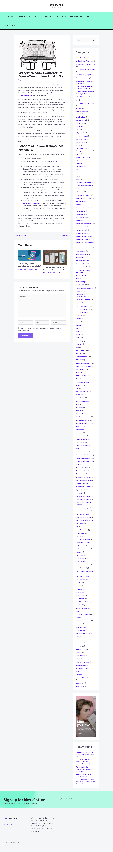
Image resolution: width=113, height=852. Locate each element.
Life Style (79, 407)
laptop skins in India (82, 391)
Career (78, 179)
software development (83, 608)
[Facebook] (7, 824)
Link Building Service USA (84, 423)
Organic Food (22, 80)
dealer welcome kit (82, 254)
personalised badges (82, 508)
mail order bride (81, 436)
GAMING (79, 341)
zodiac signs (80, 686)
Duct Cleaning (80, 282)
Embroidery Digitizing (83, 300)
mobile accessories (82, 452)
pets (77, 527)
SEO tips (78, 583)
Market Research (81, 439)
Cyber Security (81, 251)
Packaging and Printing (83, 496)
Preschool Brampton (83, 539)
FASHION (64, 16)
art (76, 100)
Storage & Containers (83, 614)
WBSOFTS (56, 4)
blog (77, 160)
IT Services (79, 385)
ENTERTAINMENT (82, 306)
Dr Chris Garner (81, 275)
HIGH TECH (80, 360)
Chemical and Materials (83, 186)
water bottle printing (82, 662)
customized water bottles (84, 248)
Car (77, 176)
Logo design (80, 429)
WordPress (79, 683)
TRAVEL (88, 16)
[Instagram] (4, 824)
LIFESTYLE (79, 414)
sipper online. (80, 595)
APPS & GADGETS (23, 269)
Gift (77, 347)
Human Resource (81, 376)
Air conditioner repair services (86, 64)
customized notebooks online (85, 243)
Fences (78, 322)
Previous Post (20, 235)
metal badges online (82, 445)
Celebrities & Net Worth (83, 182)
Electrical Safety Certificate (85, 288)
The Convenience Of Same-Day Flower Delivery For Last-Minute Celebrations (86, 782)
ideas (77, 379)
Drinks (78, 278)
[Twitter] (11, 824)
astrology (79, 108)
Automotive (79, 126)
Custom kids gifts (81, 217)
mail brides (79, 433)
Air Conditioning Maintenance (85, 69)
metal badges (80, 442)
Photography (80, 533)
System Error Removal (83, 621)
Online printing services (83, 487)
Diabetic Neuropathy (82, 260)
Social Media (80, 598)
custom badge (80, 211)
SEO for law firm (81, 579)
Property (79, 552)
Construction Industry (83, 195)
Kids (77, 388)
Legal (77, 404)
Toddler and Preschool (83, 633)
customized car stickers (83, 239)
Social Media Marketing (83, 602)
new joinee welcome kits (84, 480)
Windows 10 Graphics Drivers (85, 678)
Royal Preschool (81, 568)
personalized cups (82, 514)
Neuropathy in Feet (82, 474)
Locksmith (79, 426)
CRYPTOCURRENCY (11, 25)
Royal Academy (81, 558)
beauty (78, 145)
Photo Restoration (82, 530)
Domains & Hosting (82, 267)
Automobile (79, 123)
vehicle (78, 659)
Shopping (79, 589)
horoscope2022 (81, 369)
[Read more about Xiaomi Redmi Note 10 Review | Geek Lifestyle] (54, 257)
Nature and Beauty (82, 468)
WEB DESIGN (80, 665)
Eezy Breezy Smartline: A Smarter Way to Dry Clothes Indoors (85, 754)
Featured (78, 319)
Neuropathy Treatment (83, 477)
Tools (77, 637)
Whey (77, 671)
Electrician (79, 291)
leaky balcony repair (82, 401)
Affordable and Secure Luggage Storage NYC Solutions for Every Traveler (86, 762)
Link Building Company (83, 417)
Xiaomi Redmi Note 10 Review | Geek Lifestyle (54, 269)
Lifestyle (78, 410)
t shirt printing (80, 627)
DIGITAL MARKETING (24, 16)
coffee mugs (80, 192)
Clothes (78, 189)
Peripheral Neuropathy (83, 499)
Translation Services (82, 640)
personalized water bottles (84, 520)
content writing (81, 201)
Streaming (79, 617)
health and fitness (81, 357)
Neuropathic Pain (81, 471)
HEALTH (56, 16)
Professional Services (83, 549)
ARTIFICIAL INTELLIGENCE (85, 103)
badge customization (82, 139)
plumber (78, 536)
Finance (78, 325)
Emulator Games (81, 303)
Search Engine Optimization (85, 571)
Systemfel (79, 624)
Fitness (78, 331)
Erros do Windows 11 (83, 309)
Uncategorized (80, 649)
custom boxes (80, 214)
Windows (79, 675)
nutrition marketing (82, 483)
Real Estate (79, 555)
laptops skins (80, 395)
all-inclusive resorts (82, 78)
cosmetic (78, 205)
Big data (78, 154)
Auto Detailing (80, 117)
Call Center (79, 170)
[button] (108, 6)
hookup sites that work (83, 366)
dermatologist (80, 257)
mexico (78, 449)
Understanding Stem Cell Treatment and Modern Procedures (84, 769)
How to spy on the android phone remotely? (29, 265)
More (77, 464)
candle (78, 173)
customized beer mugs (83, 236)
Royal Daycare (80, 562)
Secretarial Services (82, 576)
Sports (78, 611)
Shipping (78, 586)
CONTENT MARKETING (84, 198)
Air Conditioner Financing (84, 61)
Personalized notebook (83, 517)
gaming (78, 338)
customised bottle (81, 230)
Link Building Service (82, 420)
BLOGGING (79, 163)
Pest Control (80, 523)
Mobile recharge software (84, 458)
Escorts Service (81, 312)
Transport (79, 643)
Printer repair (80, 546)
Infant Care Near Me (83, 382)
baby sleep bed (81, 133)
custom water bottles (83, 227)
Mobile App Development (84, 455)
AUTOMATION (81, 120)
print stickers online (82, 543)
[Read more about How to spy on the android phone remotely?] (29, 255)
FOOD (78, 334)
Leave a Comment (35, 80)
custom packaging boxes (84, 224)
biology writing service (83, 157)
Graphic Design (81, 350)
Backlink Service (81, 136)
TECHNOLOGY (9, 16)
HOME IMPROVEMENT (76, 16)
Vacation (78, 652)
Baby (77, 130)
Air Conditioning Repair (83, 75)
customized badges (82, 233)
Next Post (65, 235)
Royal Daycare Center (83, 565)
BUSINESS (38, 16)
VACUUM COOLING (82, 656)
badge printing (80, 142)
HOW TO (79, 372)
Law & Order (80, 398)
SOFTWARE (80, 605)
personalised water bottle (84, 511)
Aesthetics (79, 58)
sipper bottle (80, 592)
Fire (77, 328)
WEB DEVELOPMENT (83, 668)
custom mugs (80, 220)
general (78, 344)
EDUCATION (47, 16)
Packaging (79, 493)
